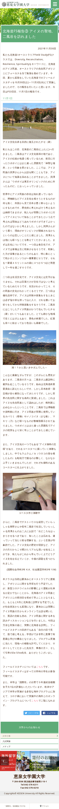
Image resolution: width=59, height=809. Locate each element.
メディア (6, 746)
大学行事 (6, 736)
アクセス (45, 806)
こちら (39, 666)
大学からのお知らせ (29, 727)
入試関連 (6, 741)
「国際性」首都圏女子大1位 (15, 806)
